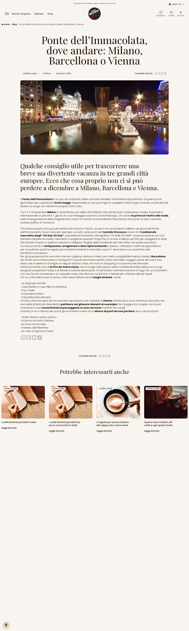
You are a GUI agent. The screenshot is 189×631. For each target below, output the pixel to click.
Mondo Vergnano (21, 13)
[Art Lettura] (23, 402)
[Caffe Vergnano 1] (166, 402)
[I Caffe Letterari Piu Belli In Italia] (70, 402)
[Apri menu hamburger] (8, 13)
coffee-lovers (10, 388)
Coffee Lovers (30, 73)
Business (39, 13)
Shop (50, 13)
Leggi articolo (9, 427)
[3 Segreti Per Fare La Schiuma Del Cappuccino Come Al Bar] (118, 402)
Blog (14, 24)
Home (7, 24)
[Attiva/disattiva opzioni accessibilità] (6, 625)
